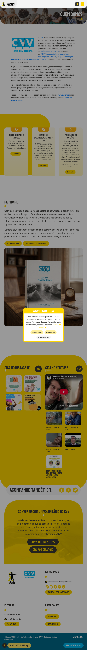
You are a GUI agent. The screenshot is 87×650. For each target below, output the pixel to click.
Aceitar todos (50, 332)
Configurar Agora (43, 337)
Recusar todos (37, 332)
